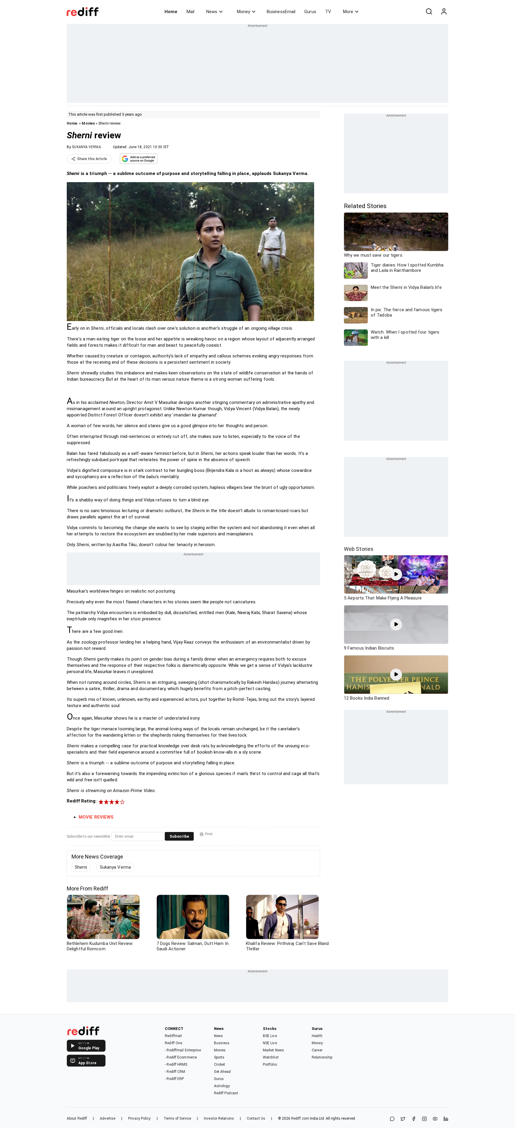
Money (243, 11)
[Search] (428, 11)
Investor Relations (219, 1118)
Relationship (322, 1057)
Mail (190, 11)
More (348, 11)
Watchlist (271, 1057)
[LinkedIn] (445, 1119)
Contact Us (256, 1118)
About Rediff (77, 1118)
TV (328, 11)
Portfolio (270, 1064)
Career (317, 1050)
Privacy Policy (139, 1118)
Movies (88, 123)
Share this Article (92, 159)
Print (208, 834)
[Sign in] (443, 11)
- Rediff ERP (174, 1079)
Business (222, 1043)
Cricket (219, 1064)
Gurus (310, 11)
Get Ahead (222, 1072)
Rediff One (173, 1043)
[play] (396, 574)
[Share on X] (403, 1119)
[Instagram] (424, 1119)
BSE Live (270, 1036)
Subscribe (179, 836)
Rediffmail (173, 1036)
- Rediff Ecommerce (181, 1057)
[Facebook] (413, 1119)
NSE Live (270, 1043)
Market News (273, 1050)
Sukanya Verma (115, 867)
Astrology (222, 1086)
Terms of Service (177, 1118)
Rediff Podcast (226, 1093)
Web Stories (358, 549)
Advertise (107, 1118)
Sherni (81, 867)
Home (171, 11)
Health (317, 1036)
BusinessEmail (281, 11)
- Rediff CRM (175, 1072)
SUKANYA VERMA (86, 147)
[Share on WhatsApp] (392, 1119)
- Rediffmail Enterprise (183, 1050)
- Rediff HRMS (176, 1064)
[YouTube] (435, 1119)
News (211, 11)
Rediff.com (300, 1118)
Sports (219, 1057)
